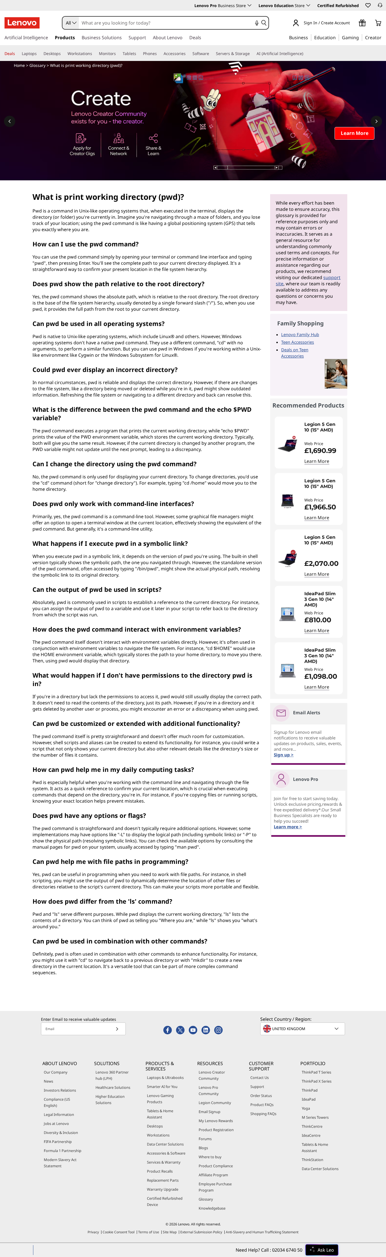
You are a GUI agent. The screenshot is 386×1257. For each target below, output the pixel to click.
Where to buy (210, 1156)
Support (257, 1086)
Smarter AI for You (162, 1086)
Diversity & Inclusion (61, 1132)
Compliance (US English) (57, 1102)
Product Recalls (160, 1171)
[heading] (322, 430)
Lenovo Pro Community (209, 1090)
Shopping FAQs (263, 1113)
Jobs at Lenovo (56, 1123)
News (48, 1081)
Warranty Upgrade (162, 1189)
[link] (380, 7)
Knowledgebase (212, 1208)
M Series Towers (315, 1117)
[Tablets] (138, 53)
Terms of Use (148, 1232)
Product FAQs (262, 1104)
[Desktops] (63, 53)
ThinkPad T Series (316, 1072)
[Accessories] (188, 53)
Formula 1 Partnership (62, 1150)
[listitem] (309, 442)
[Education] (337, 37)
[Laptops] (39, 53)
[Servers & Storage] (252, 53)
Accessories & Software (166, 1153)
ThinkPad (310, 1090)
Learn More (316, 461)
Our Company (56, 1072)
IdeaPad (309, 1099)
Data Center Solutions (165, 1144)
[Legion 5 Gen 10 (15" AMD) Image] (287, 445)
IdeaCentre (311, 1135)
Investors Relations (60, 1090)
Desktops (155, 1126)
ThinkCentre (312, 1126)
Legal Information (59, 1114)
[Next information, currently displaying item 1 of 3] (376, 121)
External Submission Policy (201, 1232)
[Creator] (383, 37)
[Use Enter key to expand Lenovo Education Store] (308, 5)
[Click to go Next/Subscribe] (117, 1029)
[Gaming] (360, 37)
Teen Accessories (297, 342)
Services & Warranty (164, 1162)
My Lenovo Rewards (216, 1120)
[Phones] (159, 53)
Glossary (37, 65)
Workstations (158, 1135)
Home (19, 65)
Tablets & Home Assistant (160, 1114)
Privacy (93, 1232)
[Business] (309, 37)
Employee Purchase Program (215, 1187)
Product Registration (216, 1129)
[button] (367, 5)
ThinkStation (312, 1159)
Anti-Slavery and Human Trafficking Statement (262, 1232)
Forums (205, 1138)
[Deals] (17, 53)
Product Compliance (216, 1165)
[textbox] (303, 1028)
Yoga (306, 1108)
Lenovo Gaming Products (160, 1098)
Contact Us (259, 1077)
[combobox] (70, 23)
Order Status (261, 1095)
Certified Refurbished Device (165, 1201)
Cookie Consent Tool (119, 1232)
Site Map (170, 1232)
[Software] (211, 53)
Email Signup (209, 1111)
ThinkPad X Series (316, 1081)
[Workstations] (94, 53)
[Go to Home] (22, 23)
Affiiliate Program (213, 1174)
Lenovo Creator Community (212, 1075)
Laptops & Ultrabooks (165, 1077)
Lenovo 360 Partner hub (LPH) (112, 1075)
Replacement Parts (163, 1180)
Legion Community (215, 1102)
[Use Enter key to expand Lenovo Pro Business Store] (249, 5)
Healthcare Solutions (113, 1087)
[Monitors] (118, 53)
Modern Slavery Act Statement (60, 1162)
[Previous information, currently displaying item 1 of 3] (9, 121)
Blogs (203, 1147)
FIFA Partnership (58, 1141)
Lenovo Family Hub (300, 334)
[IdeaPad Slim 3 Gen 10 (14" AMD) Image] (287, 614)
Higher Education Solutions (110, 1099)
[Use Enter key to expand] (353, 23)
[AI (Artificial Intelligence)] (305, 53)
